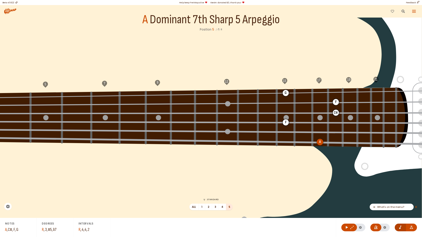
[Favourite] (392, 11)
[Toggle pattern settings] (360, 227)
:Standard (212, 199)
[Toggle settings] (8, 206)
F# (267, 93)
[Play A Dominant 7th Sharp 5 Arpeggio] (349, 227)
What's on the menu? (390, 207)
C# (158, 95)
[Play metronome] (376, 227)
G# (14, 97)
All (194, 207)
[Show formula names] (411, 227)
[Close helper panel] (416, 207)
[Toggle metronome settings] (384, 227)
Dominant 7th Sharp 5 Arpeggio (215, 19)
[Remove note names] (400, 227)
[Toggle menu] (414, 11)
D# (206, 94)
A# (77, 96)
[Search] (403, 11)
